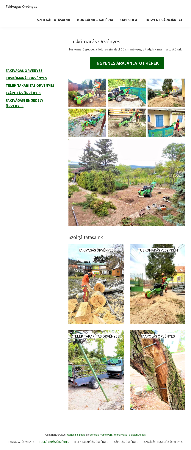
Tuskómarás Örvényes (26, 78)
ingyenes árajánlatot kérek (127, 63)
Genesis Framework (101, 434)
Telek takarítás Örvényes (96, 336)
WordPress (120, 434)
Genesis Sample (76, 434)
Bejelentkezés (137, 434)
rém (174, 250)
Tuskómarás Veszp (154, 250)
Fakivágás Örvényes (21, 6)
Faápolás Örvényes (158, 336)
